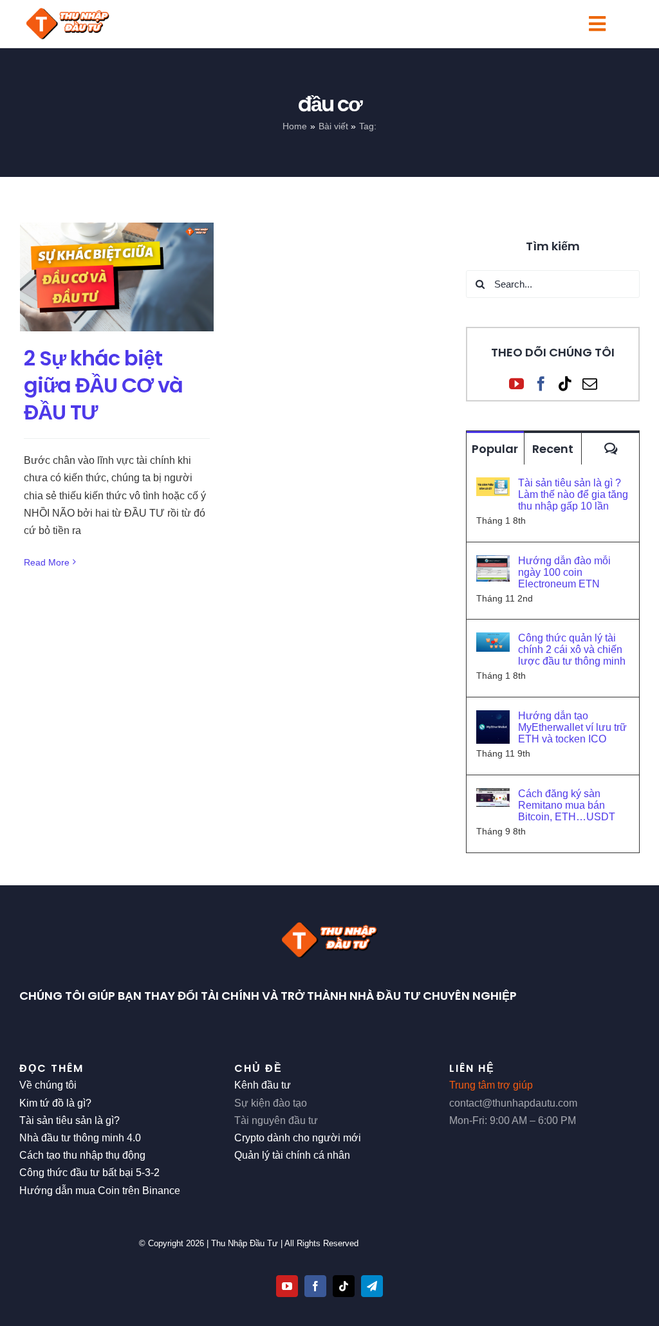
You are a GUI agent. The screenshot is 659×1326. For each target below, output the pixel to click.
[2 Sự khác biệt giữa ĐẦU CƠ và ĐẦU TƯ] (117, 277)
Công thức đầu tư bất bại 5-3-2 (89, 1172)
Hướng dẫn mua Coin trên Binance (99, 1190)
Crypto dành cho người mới (297, 1137)
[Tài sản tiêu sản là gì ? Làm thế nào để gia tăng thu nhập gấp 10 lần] (493, 486)
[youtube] (287, 1286)
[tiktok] (344, 1286)
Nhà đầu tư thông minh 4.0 (80, 1137)
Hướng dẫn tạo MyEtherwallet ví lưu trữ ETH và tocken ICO (572, 727)
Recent (552, 449)
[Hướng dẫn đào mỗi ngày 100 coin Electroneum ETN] (493, 563)
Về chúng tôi (48, 1085)
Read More (47, 562)
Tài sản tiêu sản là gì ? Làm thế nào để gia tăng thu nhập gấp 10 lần (573, 494)
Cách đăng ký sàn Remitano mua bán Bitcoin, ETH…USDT (566, 805)
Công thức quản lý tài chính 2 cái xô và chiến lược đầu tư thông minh (572, 649)
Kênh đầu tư (262, 1085)
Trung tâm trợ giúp (491, 1085)
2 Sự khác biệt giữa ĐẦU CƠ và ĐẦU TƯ (103, 385)
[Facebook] (541, 383)
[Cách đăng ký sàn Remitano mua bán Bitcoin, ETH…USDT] (493, 796)
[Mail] (589, 383)
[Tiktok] (565, 383)
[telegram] (372, 1286)
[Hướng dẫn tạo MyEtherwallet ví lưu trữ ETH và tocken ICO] (493, 719)
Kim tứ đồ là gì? (55, 1103)
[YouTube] (516, 383)
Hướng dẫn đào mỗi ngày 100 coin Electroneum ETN (564, 572)
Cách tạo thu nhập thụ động (82, 1155)
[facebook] (315, 1286)
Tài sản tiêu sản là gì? (69, 1120)
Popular (495, 449)
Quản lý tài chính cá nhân (292, 1155)
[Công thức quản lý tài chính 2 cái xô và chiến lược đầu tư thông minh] (493, 641)
